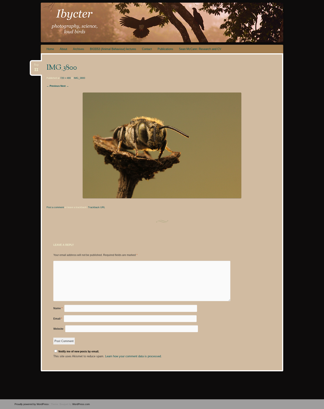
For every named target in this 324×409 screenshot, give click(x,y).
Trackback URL (96, 207)
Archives (78, 49)
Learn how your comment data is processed (133, 356)
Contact (147, 49)
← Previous (53, 86)
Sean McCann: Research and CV (200, 49)
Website (58, 328)
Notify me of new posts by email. (78, 351)
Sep (36, 66)
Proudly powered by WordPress (32, 404)
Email (57, 318)
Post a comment (55, 207)
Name (58, 308)
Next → (64, 86)
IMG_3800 (79, 78)
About (63, 49)
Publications (165, 49)
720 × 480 (65, 78)
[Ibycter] (170, 22)
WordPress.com (81, 404)
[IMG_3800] (162, 197)
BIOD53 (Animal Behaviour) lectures (113, 49)
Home (50, 49)
